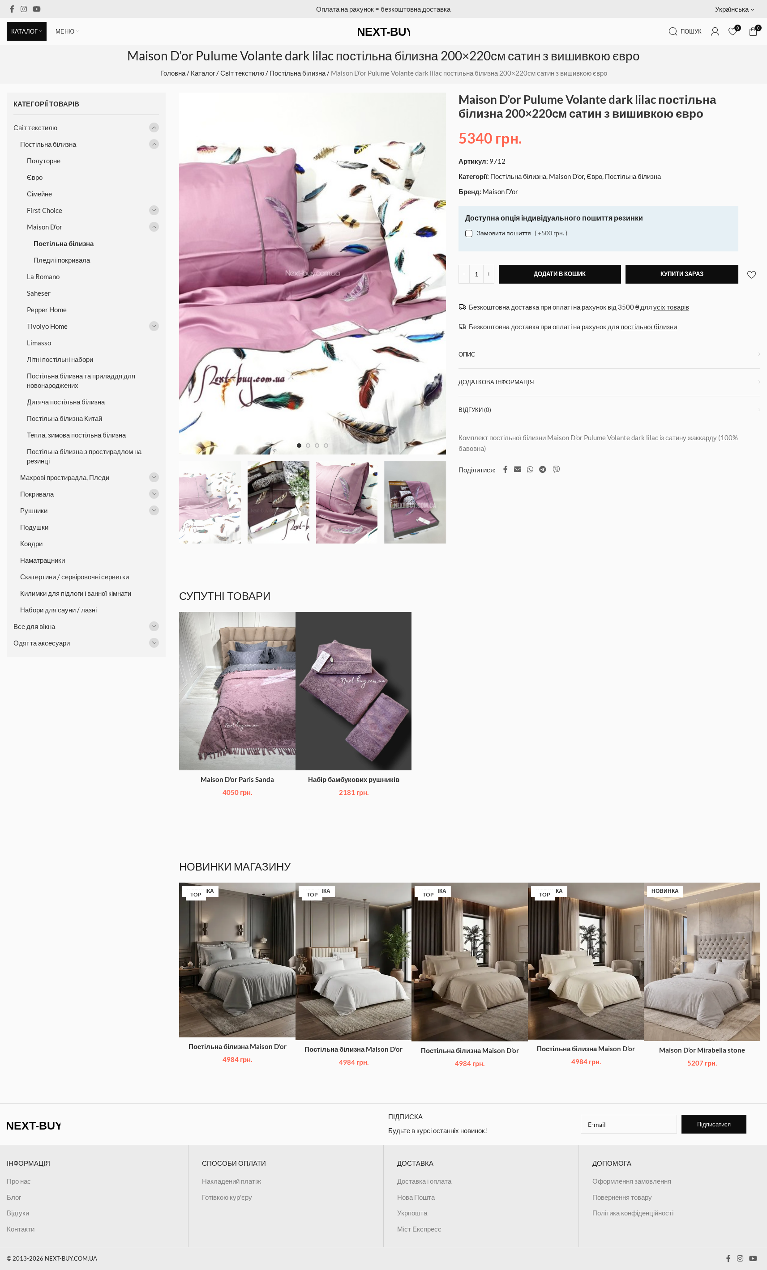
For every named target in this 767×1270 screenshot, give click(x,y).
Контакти (20, 1229)
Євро (35, 177)
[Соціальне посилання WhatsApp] (530, 469)
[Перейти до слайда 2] (308, 445)
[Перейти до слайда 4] (326, 445)
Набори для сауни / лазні (58, 610)
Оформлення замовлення (631, 1181)
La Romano (43, 276)
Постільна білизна (298, 73)
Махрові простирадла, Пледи (64, 477)
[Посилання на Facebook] (12, 9)
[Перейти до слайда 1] (299, 445)
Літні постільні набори (60, 359)
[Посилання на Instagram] (23, 9)
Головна (172, 73)
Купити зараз (681, 273)
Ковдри (31, 543)
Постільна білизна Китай (64, 418)
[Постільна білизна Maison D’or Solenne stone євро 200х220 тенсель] (469, 962)
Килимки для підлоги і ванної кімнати (75, 593)
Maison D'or (44, 227)
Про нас (19, 1181)
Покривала (37, 494)
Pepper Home (47, 310)
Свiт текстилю (242, 73)
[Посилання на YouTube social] (36, 9)
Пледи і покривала (62, 260)
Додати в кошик (560, 273)
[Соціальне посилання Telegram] (542, 469)
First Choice (44, 210)
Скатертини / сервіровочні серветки (74, 577)
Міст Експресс (419, 1229)
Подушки (34, 527)
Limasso (39, 343)
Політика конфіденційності (632, 1213)
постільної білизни (649, 327)
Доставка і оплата (424, 1181)
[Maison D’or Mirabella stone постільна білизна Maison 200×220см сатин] (702, 962)
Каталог (203, 73)
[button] (737, 9)
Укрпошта (412, 1213)
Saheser (39, 293)
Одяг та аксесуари (41, 643)
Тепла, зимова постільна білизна (76, 435)
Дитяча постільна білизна (66, 402)
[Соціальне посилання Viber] (555, 469)
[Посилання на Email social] (517, 469)
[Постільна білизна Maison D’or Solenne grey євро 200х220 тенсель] (237, 960)
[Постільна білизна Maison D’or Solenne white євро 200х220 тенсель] (354, 961)
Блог (14, 1197)
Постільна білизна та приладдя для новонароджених (81, 380)
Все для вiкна (34, 626)
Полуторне (43, 161)
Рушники (33, 510)
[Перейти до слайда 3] (317, 445)
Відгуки (18, 1213)
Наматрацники (42, 560)
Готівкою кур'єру (227, 1197)
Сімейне (39, 194)
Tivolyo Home (47, 326)
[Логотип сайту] (384, 30)
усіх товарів (671, 307)
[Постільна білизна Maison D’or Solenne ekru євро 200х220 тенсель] (586, 961)
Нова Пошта (416, 1197)
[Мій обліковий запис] (715, 31)
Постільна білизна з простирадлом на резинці (84, 456)
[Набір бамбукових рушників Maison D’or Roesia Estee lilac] (354, 691)
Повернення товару (622, 1197)
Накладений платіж (231, 1181)
